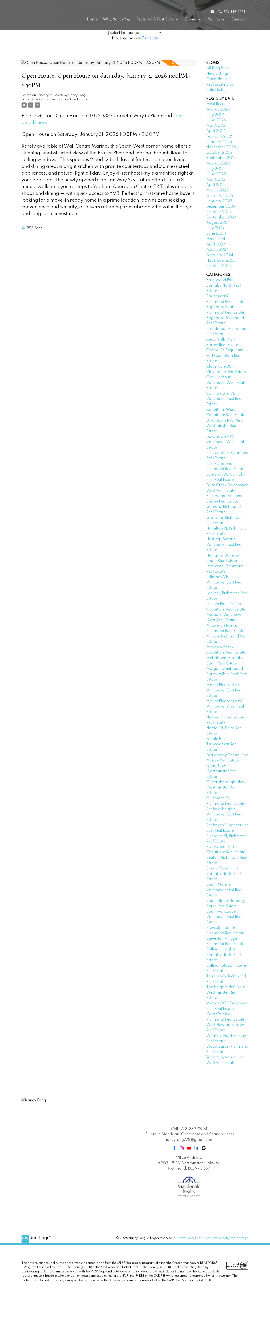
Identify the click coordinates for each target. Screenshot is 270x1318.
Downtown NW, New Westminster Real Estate (225, 426)
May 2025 (215, 180)
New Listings (217, 73)
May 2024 (215, 239)
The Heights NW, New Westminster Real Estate (225, 992)
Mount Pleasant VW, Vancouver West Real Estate (225, 706)
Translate (150, 38)
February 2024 (219, 255)
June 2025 (216, 174)
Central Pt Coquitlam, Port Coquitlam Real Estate (225, 355)
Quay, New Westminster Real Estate (221, 771)
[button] (174, 1148)
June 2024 (216, 234)
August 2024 (218, 223)
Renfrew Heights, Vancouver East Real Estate (224, 814)
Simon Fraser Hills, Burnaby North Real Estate (223, 874)
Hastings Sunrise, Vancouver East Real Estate (224, 544)
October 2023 (219, 266)
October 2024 (219, 212)
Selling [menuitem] (214, 19)
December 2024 (220, 207)
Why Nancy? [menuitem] (114, 19)
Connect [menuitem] (238, 19)
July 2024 (215, 228)
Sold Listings (217, 90)
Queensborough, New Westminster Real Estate (226, 787)
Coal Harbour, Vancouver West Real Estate (225, 382)
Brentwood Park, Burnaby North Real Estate (223, 285)
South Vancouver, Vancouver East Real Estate (224, 917)
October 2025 (219, 153)
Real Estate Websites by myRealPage (222, 1238)
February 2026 (219, 136)
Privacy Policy (185, 1238)
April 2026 (216, 131)
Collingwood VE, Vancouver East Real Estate (224, 399)
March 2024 (217, 250)
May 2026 (215, 126)
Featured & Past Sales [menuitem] (155, 19)
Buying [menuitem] (191, 19)
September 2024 (221, 217)
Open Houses (218, 79)
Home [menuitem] (92, 19)
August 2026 (218, 109)
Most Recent (217, 104)
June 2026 (216, 120)
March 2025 (217, 190)
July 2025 (215, 169)
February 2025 (219, 196)
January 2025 (219, 201)
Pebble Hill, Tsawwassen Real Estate (222, 744)
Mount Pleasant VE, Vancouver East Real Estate (224, 690)
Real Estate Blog (220, 84)
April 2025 (216, 185)
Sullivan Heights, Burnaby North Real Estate (223, 954)
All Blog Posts (218, 68)
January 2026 (219, 142)
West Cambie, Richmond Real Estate (61, 99)
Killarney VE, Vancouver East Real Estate (224, 582)
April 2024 (216, 244)
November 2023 (221, 261)
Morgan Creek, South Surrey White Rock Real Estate (226, 674)
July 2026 (215, 115)
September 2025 (221, 158)
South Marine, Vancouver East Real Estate (224, 890)
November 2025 (221, 147)
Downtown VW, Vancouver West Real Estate (225, 442)
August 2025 (218, 163)
